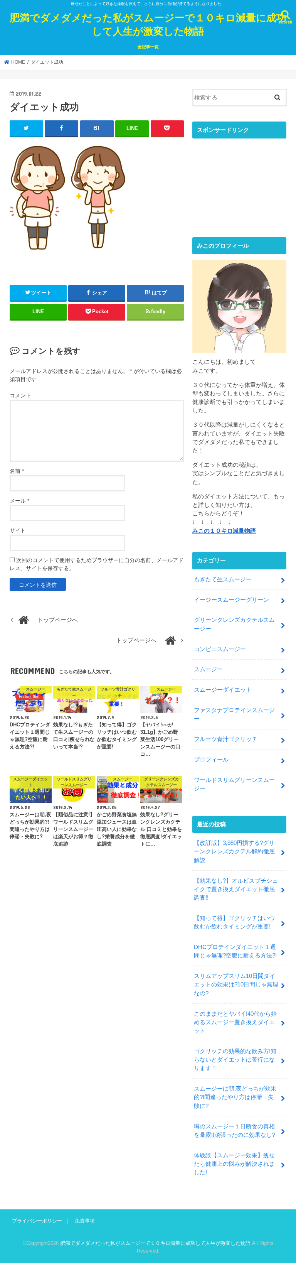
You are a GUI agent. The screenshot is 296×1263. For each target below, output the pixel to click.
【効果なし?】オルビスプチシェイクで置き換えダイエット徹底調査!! (236, 889)
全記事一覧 (148, 46)
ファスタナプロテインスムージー (234, 714)
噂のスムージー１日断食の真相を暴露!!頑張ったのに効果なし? (234, 1130)
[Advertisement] (239, 181)
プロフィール (211, 759)
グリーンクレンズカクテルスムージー (234, 624)
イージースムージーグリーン (231, 600)
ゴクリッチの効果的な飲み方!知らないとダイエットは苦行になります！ (235, 1059)
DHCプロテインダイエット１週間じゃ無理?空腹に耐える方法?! (235, 951)
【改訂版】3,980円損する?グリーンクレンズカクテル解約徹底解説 (234, 851)
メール (19, 501)
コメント (20, 395)
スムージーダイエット (223, 690)
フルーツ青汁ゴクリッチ (225, 739)
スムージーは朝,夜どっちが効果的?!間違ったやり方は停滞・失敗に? (235, 1097)
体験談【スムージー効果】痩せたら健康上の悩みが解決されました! (234, 1163)
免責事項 (85, 1221)
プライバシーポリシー (37, 1221)
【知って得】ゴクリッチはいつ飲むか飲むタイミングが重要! (234, 922)
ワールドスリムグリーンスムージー (234, 784)
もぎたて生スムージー (223, 579)
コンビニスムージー (220, 649)
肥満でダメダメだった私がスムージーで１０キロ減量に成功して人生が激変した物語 (148, 24)
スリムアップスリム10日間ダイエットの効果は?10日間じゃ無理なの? (236, 984)
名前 (17, 471)
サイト (18, 530)
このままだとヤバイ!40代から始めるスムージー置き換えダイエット (235, 1022)
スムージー (208, 669)
